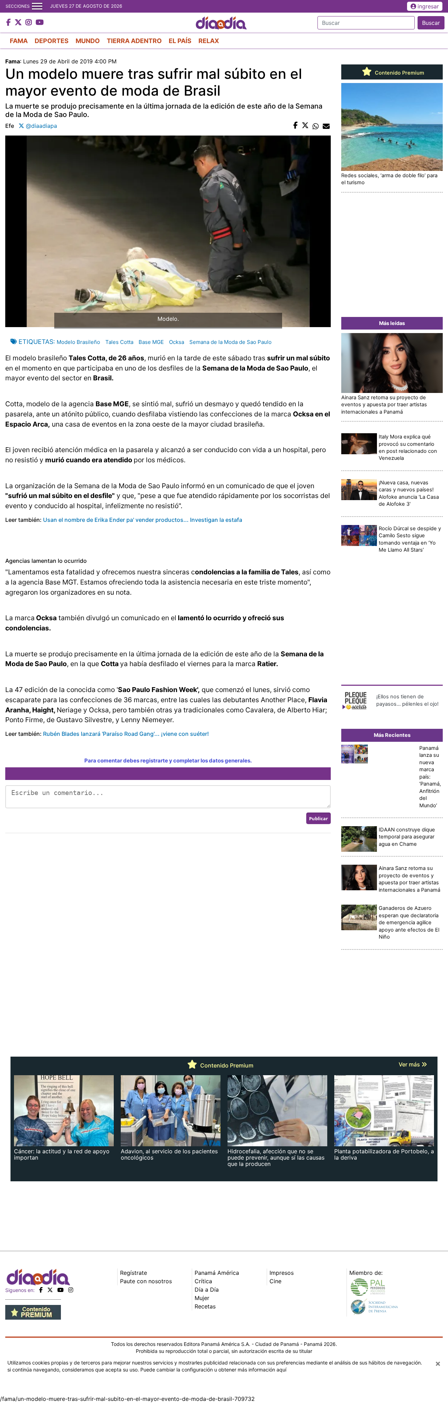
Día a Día (207, 1289)
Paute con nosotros (146, 1281)
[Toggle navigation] (37, 6)
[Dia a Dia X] (19, 22)
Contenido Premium (398, 73)
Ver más (410, 1064)
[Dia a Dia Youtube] (40, 22)
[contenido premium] (33, 1311)
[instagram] (70, 1289)
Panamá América (217, 1272)
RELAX (208, 40)
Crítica (203, 1281)
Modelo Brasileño (78, 342)
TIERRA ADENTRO (134, 40)
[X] (50, 1289)
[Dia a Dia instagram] (30, 22)
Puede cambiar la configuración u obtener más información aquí (213, 1370)
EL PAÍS (180, 40)
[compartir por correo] (326, 125)
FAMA (19, 40)
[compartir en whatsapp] (316, 125)
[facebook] (41, 1289)
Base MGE (151, 342)
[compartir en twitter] (305, 125)
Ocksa (176, 342)
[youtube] (60, 1289)
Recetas (205, 1306)
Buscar (431, 22)
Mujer (202, 1297)
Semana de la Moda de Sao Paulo (230, 342)
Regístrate (133, 1272)
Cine (275, 1281)
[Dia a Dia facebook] (9, 22)
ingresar (428, 6)
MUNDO (88, 40)
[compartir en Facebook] (296, 125)
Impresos (282, 1272)
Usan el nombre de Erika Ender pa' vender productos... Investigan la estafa (142, 519)
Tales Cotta (119, 342)
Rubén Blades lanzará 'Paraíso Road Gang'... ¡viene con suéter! (126, 733)
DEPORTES (52, 40)
